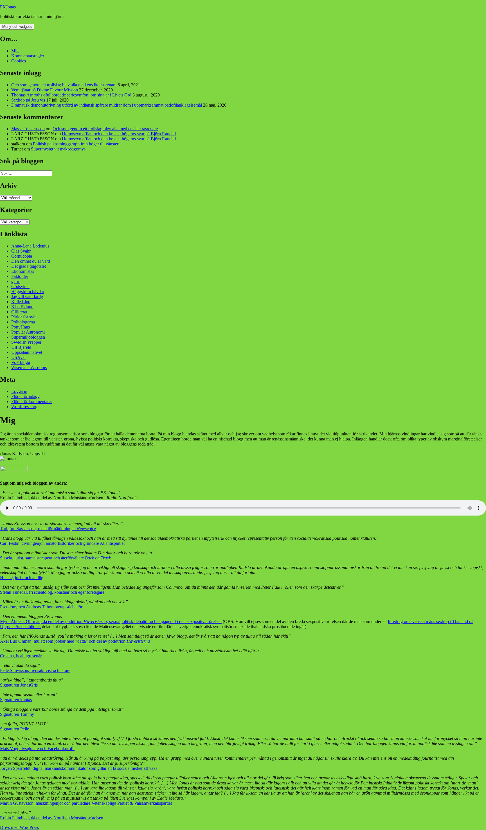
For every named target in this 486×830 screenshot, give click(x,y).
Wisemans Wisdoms (29, 367)
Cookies (18, 61)
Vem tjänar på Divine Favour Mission (44, 89)
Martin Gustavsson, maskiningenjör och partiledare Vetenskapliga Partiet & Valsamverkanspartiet (86, 803)
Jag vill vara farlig (27, 296)
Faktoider (19, 276)
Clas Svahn (21, 251)
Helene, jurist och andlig (21, 577)
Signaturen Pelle (14, 728)
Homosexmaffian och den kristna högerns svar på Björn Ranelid (119, 133)
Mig (15, 50)
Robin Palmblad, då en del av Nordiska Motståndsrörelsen (51, 817)
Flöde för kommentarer (31, 401)
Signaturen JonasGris (19, 685)
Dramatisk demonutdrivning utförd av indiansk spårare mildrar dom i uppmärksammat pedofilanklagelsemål (106, 105)
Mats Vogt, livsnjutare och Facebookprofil (37, 748)
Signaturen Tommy (17, 714)
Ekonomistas (22, 271)
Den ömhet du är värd (30, 261)
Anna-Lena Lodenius (30, 246)
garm (15, 281)
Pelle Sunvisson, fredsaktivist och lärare (35, 670)
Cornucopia (21, 256)
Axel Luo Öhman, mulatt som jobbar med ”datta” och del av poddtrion (75, 641)
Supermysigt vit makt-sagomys (58, 149)
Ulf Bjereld (21, 347)
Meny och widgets (17, 26)
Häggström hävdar (27, 291)
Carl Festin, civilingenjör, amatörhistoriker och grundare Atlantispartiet (62, 543)
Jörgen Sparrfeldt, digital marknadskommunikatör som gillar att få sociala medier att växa (79, 768)
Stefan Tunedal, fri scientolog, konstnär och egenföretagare (52, 592)
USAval (18, 357)
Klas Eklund (22, 306)
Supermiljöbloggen (28, 337)
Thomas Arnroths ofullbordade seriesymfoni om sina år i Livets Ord (71, 95)
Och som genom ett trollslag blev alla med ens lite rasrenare (63, 84)
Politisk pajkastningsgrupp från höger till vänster (75, 143)
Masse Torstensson (28, 128)
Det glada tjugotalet (28, 266)
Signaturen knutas (16, 699)
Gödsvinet (20, 286)
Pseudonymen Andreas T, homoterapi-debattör (41, 606)
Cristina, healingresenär (21, 655)
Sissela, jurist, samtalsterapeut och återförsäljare (55, 557)
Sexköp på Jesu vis (28, 100)
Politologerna (23, 322)
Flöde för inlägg (25, 396)
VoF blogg (20, 362)
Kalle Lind (20, 301)
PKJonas (8, 7)
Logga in (19, 391)
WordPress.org (24, 406)
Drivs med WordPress (19, 827)
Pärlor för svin (24, 316)
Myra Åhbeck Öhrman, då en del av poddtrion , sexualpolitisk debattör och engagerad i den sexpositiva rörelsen (111, 621)
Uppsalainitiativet (26, 352)
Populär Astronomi (28, 332)
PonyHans (20, 327)
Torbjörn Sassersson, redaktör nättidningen (48, 528)
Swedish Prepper (26, 342)
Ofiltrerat (19, 311)
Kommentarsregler (27, 55)
